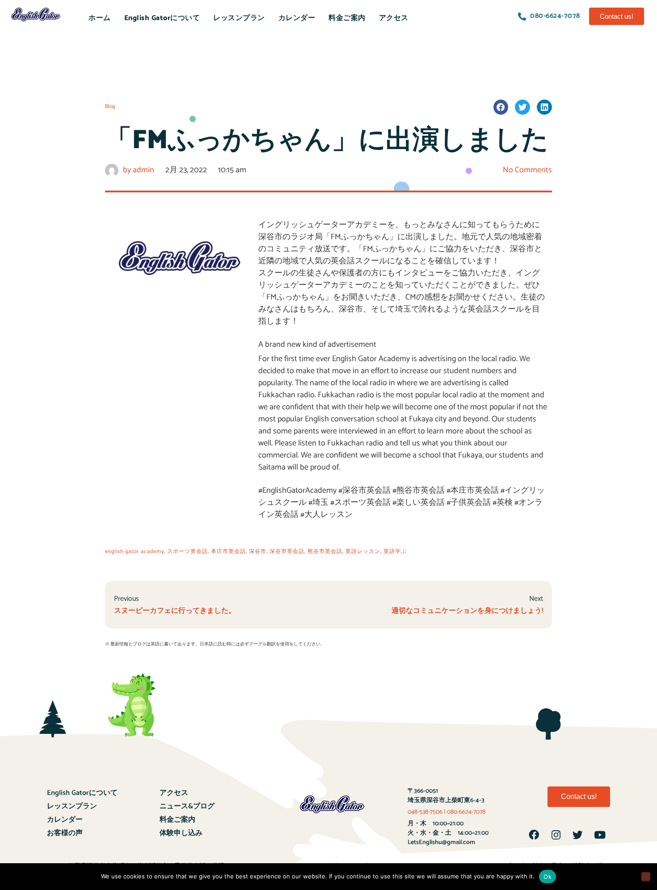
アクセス (394, 18)
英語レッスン (362, 551)
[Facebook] (534, 835)
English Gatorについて (162, 18)
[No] (645, 876)
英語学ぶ (395, 551)
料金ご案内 (347, 18)
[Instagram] (556, 835)
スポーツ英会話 (187, 551)
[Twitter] (578, 835)
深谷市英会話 (287, 551)
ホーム (99, 18)
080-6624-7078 (466, 812)
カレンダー (297, 18)
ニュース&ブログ (187, 806)
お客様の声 (65, 833)
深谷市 (257, 551)
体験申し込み (181, 833)
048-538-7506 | (427, 812)
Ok (547, 876)
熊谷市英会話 (324, 551)
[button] (616, 16)
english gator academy (134, 551)
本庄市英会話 (228, 551)
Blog (110, 106)
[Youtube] (600, 835)
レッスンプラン (239, 18)
